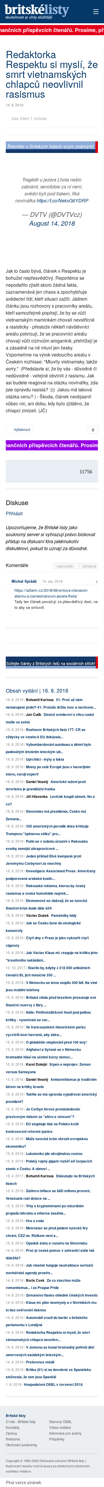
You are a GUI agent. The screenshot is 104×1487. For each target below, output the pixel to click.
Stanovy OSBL (60, 1421)
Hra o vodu (35, 1220)
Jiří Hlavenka (37, 796)
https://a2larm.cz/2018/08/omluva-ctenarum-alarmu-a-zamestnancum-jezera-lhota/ (51, 593)
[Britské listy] (52, 148)
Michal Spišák (24, 581)
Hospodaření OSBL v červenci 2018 (53, 1384)
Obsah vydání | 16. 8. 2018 (37, 690)
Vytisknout (21, 429)
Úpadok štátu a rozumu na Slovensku (56, 1243)
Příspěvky (56, 1438)
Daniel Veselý (37, 781)
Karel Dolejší (36, 1064)
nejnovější (66, 566)
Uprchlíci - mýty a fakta (45, 759)
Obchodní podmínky (21, 1444)
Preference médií (40, 1362)
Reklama (13, 1438)
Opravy (11, 1433)
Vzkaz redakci (60, 1427)
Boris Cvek (35, 1280)
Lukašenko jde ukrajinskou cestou (54, 1153)
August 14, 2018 (52, 222)
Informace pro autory (65, 1433)
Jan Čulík (33, 714)
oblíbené (89, 566)
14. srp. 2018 (52, 581)
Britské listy (43, 12)
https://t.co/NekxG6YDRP (62, 200)
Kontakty (12, 1427)
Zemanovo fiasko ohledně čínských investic (62, 1295)
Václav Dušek (37, 915)
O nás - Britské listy (21, 1421)
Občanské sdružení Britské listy (61, 1460)
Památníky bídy (64, 915)
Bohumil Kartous (40, 699)
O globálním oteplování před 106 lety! (56, 1042)
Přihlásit (14, 513)
